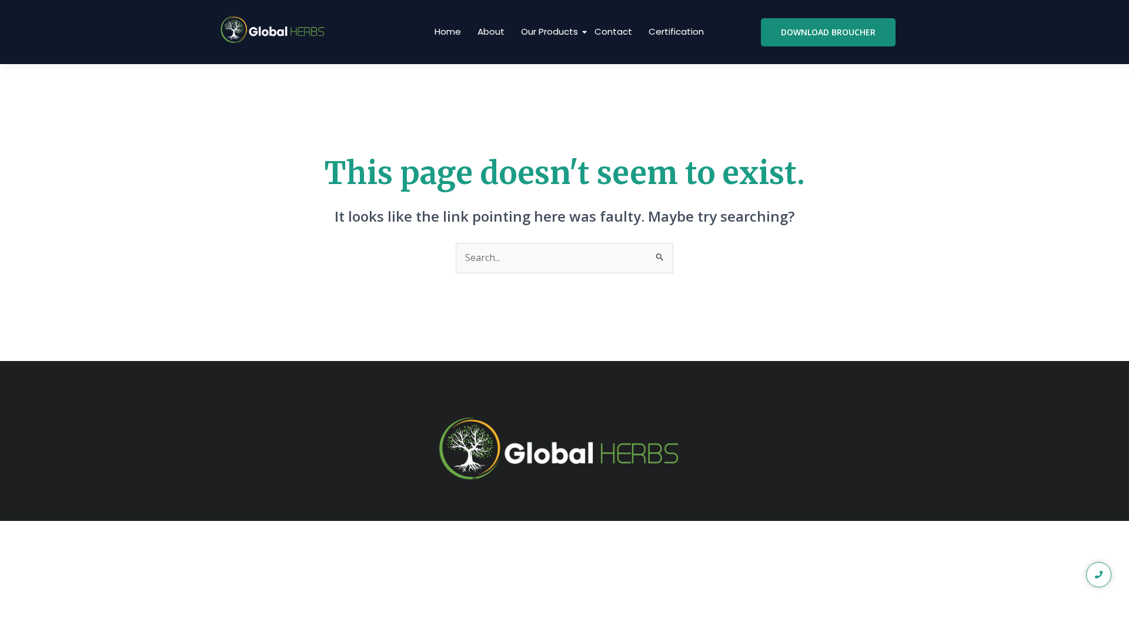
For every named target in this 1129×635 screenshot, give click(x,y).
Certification (676, 31)
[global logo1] (275, 30)
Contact (613, 31)
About (491, 31)
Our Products (549, 31)
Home (448, 31)
